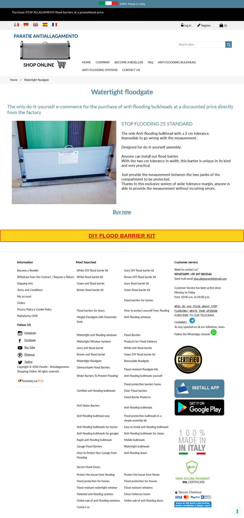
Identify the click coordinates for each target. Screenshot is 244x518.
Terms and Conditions (30, 290)
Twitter (28, 361)
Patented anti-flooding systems (95, 494)
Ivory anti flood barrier (90, 348)
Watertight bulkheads (136, 446)
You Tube (29, 347)
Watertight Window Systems (94, 341)
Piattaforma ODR (27, 315)
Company (103, 62)
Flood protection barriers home (142, 384)
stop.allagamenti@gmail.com (210, 278)
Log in (187, 25)
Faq (150, 62)
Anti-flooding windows (137, 317)
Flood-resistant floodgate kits (141, 369)
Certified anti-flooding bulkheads (96, 390)
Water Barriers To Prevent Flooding (97, 375)
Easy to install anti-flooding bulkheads (146, 427)
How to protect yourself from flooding (146, 310)
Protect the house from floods (142, 474)
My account (24, 296)
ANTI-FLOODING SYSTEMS (99, 70)
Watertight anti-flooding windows (97, 335)
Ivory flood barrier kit (136, 283)
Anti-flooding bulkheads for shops (144, 433)
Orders (21, 303)
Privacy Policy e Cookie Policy (34, 309)
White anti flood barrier (138, 348)
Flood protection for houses (140, 481)
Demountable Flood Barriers (93, 367)
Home (86, 62)
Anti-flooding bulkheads (138, 407)
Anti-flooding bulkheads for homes (97, 427)
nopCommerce (35, 387)
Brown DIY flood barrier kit (140, 277)
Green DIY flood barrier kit (139, 354)
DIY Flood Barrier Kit (122, 236)
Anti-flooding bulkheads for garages (98, 433)
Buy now (122, 211)
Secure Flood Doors (88, 467)
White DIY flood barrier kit (92, 270)
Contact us (131, 70)
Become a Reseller (129, 62)
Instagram (30, 332)
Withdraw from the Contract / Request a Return (45, 277)
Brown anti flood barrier (91, 354)
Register (206, 25)
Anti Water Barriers (88, 405)
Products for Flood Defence (140, 341)
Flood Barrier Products (137, 397)
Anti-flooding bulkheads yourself (143, 375)
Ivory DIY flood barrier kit (139, 270)
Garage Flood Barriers (89, 446)
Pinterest (29, 354)
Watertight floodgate (89, 361)
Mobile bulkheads (134, 439)
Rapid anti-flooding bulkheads (94, 439)
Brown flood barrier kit (90, 290)
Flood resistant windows (138, 487)
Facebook (30, 340)
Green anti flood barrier (90, 283)
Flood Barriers (132, 335)
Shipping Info (25, 283)
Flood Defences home (137, 494)
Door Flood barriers (135, 390)
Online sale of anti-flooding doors (143, 500)
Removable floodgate (136, 361)
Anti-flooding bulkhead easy (93, 415)
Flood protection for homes (93, 481)
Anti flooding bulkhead (177, 62)
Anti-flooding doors (135, 452)
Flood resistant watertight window (97, 487)
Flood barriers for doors (91, 310)
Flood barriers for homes (138, 300)
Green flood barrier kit (137, 290)
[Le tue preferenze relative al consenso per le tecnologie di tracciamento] (237, 511)
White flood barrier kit (90, 277)
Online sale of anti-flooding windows (98, 500)
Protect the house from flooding (96, 474)
